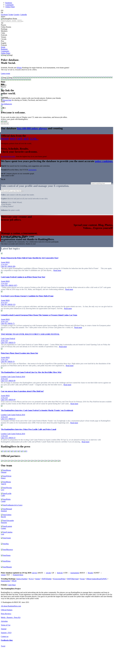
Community (9, 5)
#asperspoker (5, 581)
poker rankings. (104, 161)
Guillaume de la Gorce (14, 505)
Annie (8, 538)
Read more (57, 270)
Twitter (10, 15)
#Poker (19, 68)
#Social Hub (7, 100)
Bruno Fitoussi (6, 471)
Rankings (8, 3)
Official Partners (6, 610)
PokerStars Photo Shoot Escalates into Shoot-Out (19, 353)
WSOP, (5, 138)
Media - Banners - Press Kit (10, 617)
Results (90, 573)
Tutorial (3, 629)
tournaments (74, 573)
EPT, (20, 138)
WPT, (13, 138)
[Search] (22, 21)
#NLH (14, 581)
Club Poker (12, 585)
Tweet (3, 646)
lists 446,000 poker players (32, 128)
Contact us (4, 636)
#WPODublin (46, 579)
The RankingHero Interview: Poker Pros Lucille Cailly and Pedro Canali (28, 429)
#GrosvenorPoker (59, 579)
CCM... (34, 138)
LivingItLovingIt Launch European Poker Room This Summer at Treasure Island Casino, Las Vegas (39, 315)
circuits (48, 573)
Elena (8, 561)
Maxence (9, 549)
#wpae (82, 579)
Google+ (17, 15)
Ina (7, 544)
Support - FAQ (6, 633)
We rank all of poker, (8, 156)
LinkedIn (23, 15)
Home (3, 47)
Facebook (4, 15)
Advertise (4, 621)
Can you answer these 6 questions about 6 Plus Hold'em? (22, 391)
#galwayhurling (21, 579)
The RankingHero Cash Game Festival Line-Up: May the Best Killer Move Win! (31, 372)
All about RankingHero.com (11, 606)
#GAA (31, 579)
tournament (32, 170)
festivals (60, 573)
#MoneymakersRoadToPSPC (96, 579)
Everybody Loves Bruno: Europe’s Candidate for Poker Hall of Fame (27, 296)
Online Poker (10, 7)
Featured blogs (18, 575)
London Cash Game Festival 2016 (13, 377)
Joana (8, 555)
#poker (37, 579)
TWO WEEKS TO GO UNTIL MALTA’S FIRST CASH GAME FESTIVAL (30, 334)
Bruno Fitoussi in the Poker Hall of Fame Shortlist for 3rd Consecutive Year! (29, 258)
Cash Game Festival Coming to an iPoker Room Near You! (23, 277)
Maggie (9, 567)
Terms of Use (5, 625)
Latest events (5, 73)
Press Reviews (6, 614)
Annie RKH (5, 262)
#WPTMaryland (72, 579)
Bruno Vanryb (6, 483)
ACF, (26, 138)
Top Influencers (6, 104)
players (34, 573)
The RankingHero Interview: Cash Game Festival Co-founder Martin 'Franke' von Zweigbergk (37, 410)
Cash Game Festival (8, 338)
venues (3, 575)
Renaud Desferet (6, 510)
